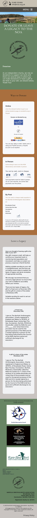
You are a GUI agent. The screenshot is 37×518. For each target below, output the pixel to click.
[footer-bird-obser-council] (18, 406)
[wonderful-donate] (18, 120)
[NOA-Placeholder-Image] (18, 41)
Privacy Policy (28, 515)
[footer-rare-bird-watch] (18, 448)
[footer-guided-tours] (18, 427)
